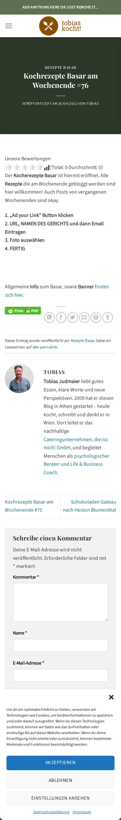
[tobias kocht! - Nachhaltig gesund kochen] (60, 26)
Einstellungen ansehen (60, 798)
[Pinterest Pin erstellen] (96, 317)
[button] (111, 697)
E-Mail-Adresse (28, 663)
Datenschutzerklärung (51, 812)
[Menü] (9, 26)
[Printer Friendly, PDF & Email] (23, 310)
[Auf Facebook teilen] (61, 317)
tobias (92, 103)
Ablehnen (61, 780)
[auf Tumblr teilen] (107, 317)
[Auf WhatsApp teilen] (49, 317)
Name (20, 633)
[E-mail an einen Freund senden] (84, 317)
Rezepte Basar (60, 67)
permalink (48, 347)
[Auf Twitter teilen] (72, 317)
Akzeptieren (60, 762)
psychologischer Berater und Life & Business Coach (76, 464)
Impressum (82, 812)
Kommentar (26, 577)
